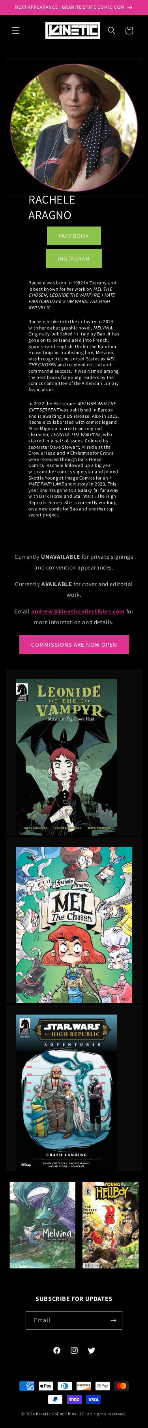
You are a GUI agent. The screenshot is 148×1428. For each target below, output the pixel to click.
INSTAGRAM (74, 258)
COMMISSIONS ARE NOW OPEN (74, 644)
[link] (74, 757)
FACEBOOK (74, 236)
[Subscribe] (113, 1320)
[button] (15, 30)
